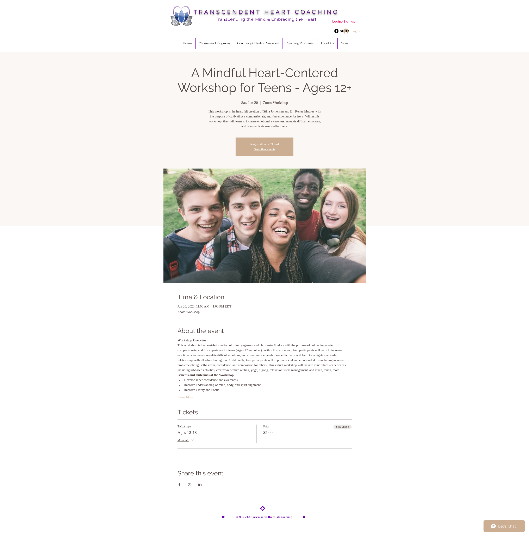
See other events (264, 149)
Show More (185, 397)
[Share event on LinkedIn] (200, 484)
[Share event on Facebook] (179, 484)
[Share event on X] (190, 484)
